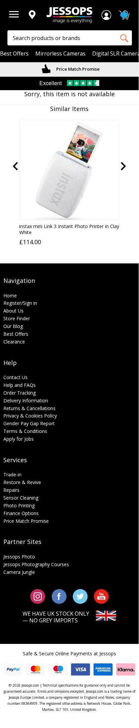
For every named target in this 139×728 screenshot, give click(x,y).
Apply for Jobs (18, 439)
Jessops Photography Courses (36, 564)
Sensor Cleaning (20, 498)
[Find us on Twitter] (80, 596)
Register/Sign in (20, 303)
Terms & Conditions (25, 431)
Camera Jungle (19, 572)
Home (10, 295)
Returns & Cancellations (29, 408)
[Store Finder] (32, 15)
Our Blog (13, 326)
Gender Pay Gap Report (29, 423)
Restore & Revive (22, 482)
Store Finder (16, 318)
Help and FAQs (19, 385)
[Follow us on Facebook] (59, 596)
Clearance (14, 341)
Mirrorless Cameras (60, 53)
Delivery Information (25, 400)
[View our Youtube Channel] (101, 596)
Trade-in (12, 474)
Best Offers (14, 53)
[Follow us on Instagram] (37, 596)
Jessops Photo (19, 556)
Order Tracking (19, 393)
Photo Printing (19, 505)
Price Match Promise (77, 69)
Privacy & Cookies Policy (30, 415)
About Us (13, 310)
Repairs (11, 490)
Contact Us (15, 377)
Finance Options (21, 513)
